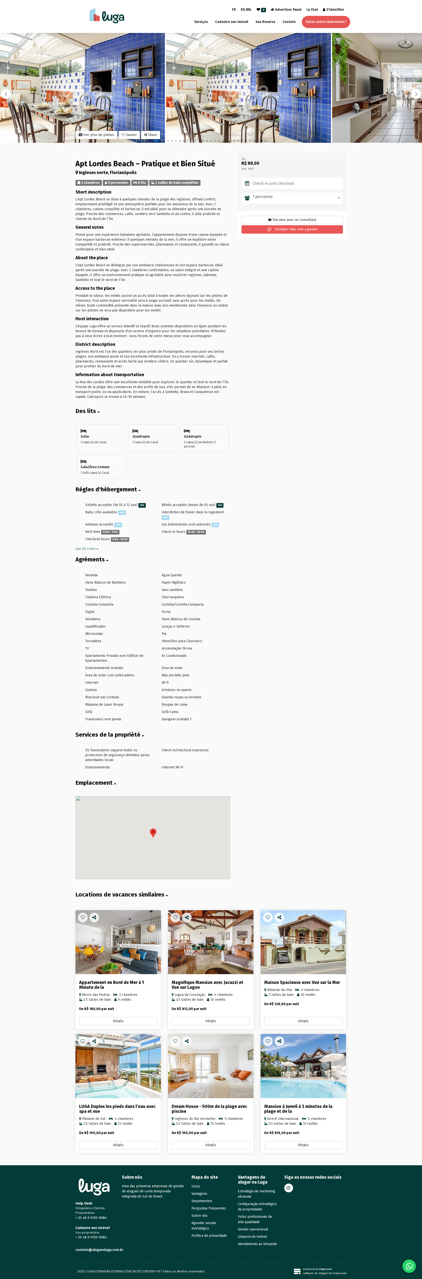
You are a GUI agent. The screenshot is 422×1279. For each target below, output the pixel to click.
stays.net (325, 1269)
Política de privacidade (209, 1236)
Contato (289, 22)
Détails (118, 1021)
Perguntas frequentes (208, 1208)
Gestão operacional (253, 1229)
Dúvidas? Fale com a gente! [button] (295, 229)
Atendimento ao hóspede (257, 1244)
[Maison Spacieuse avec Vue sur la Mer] (303, 942)
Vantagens (199, 1194)
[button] (416, 94)
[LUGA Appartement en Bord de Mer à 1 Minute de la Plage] (118, 942)
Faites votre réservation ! (326, 22)
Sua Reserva (265, 22)
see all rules (85, 549)
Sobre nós (199, 1216)
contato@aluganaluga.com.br (99, 1250)
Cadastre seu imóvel (231, 22)
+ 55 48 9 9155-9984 (91, 1218)
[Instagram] (288, 1188)
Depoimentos (201, 1201)
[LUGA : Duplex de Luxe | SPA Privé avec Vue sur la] (118, 1066)
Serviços (201, 22)
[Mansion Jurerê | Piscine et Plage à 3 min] (303, 1066)
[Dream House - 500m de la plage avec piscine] (210, 1066)
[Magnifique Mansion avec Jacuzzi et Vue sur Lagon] (210, 942)
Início (195, 1186)
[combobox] (298, 198)
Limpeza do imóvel (252, 1237)
